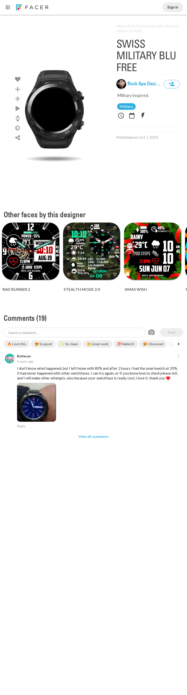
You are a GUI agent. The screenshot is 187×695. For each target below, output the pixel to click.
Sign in (172, 7)
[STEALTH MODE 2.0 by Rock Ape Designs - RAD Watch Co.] (92, 251)
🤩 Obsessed (153, 344)
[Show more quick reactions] (178, 344)
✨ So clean (69, 344)
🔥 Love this (16, 344)
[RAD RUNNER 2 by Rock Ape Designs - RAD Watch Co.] (30, 251)
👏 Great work (97, 344)
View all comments (93, 436)
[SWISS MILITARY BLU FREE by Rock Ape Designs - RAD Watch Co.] (54, 110)
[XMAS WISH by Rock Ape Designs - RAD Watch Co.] (152, 251)
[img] (121, 84)
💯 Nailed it (125, 344)
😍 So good (43, 344)
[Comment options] (178, 356)
